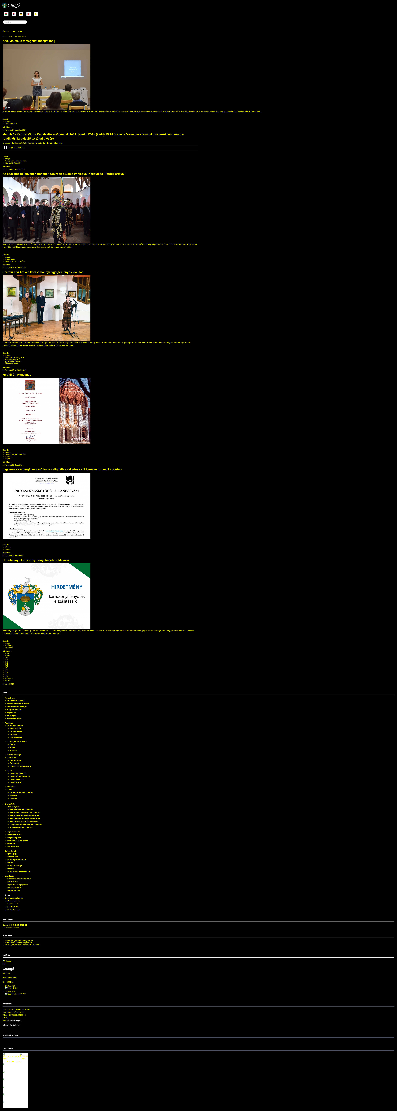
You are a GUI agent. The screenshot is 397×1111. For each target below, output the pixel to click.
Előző (7, 656)
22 (19, 1089)
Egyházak (13, 734)
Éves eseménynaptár (14, 755)
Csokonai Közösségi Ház (14, 358)
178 (6, 676)
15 (19, 1082)
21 (16, 1089)
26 (12, 1097)
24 (8, 1097)
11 (10, 1082)
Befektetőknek (12, 882)
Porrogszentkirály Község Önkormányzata (25, 812)
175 (6, 670)
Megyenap (9, 456)
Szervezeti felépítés (14, 718)
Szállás (12, 747)
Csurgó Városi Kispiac (15, 866)
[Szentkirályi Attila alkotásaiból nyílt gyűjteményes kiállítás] (46, 308)
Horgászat (13, 795)
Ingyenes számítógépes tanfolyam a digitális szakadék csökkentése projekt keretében (62, 469)
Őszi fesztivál (14, 763)
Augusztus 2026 (14, 1056)
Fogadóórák (11, 712)
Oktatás (10, 863)
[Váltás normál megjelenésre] (36, 14)
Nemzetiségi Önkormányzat (17, 706)
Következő (9, 678)
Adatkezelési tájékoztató (11, 1025)
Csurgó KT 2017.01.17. (16, 148)
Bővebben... (7, 127)
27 (14, 1097)
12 (12, 1082)
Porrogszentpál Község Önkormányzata (24, 815)
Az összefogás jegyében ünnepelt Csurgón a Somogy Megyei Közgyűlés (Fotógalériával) (64, 173)
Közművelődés (12, 857)
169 (6, 658)
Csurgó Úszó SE (16, 782)
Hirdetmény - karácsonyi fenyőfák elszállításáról (36, 560)
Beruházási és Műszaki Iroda (17, 841)
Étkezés (12, 744)
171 (6, 662)
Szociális (10, 869)
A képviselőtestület (14, 709)
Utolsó (7, 680)
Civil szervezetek (16, 731)
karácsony (9, 648)
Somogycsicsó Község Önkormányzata (24, 821)
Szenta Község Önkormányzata (21, 827)
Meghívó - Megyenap (17, 374)
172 (6, 664)
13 (14, 1082)
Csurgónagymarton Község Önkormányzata (26, 824)
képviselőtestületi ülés (13, 163)
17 (8, 1089)
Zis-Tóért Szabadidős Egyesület (21, 792)
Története (13, 798)
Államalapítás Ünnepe (11, 928)
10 (8, 1082)
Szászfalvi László (11, 364)
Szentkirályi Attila (11, 360)
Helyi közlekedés (13, 904)
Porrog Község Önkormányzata (21, 809)
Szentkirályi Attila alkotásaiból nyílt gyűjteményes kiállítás (43, 272)
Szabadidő (13, 750)
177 (6, 674)
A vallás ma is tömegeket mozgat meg (29, 41)
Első (7, 654)
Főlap (13, 31)
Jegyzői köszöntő (13, 832)
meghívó (8, 458)
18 (10, 1089)
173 (6, 666)
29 (19, 1097)
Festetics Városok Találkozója (20, 766)
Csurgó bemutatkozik (15, 726)
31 (8, 1104)
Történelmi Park (11, 124)
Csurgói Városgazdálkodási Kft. (18, 872)
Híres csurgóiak (15, 728)
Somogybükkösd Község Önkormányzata (25, 818)
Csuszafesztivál (15, 760)
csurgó (7, 121)
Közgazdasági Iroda (14, 838)
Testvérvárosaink (16, 737)
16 (22, 1082)
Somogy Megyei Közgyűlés (15, 261)
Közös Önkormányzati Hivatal (18, 703)
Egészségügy (12, 854)
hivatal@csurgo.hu (15, 1021)
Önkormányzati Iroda (14, 835)
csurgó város (10, 259)
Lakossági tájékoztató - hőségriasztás (19, 941)
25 (10, 1097)
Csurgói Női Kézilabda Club (20, 776)
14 (16, 1082)
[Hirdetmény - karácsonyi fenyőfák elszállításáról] (46, 596)
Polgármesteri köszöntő (15, 700)
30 (22, 1097)
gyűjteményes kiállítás (13, 362)
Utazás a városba (13, 901)
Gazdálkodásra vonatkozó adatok (19, 879)
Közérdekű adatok (13, 910)
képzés (7, 547)
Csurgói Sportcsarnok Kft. (16, 860)
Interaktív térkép (13, 907)
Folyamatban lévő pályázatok (17, 885)
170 (6, 660)
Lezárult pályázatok (14, 888)
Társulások (11, 844)
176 (6, 672)
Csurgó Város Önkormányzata (16, 161)
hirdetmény (9, 646)
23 (22, 1089)
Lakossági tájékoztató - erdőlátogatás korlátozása (23, 945)
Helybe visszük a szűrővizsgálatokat (18, 943)
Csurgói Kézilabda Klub (18, 773)
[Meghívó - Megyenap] (46, 410)
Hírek (7, 895)
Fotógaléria (11, 787)
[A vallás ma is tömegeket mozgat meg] (46, 77)
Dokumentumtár (13, 847)
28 (16, 1097)
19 (12, 1089)
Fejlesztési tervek (13, 891)
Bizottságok (11, 715)
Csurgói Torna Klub (17, 779)
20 (14, 1089)
